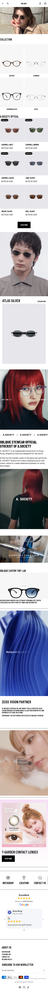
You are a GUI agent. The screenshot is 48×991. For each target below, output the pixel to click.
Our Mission (6, 952)
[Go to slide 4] (20, 934)
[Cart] (45, 3)
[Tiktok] (28, 987)
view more (8, 858)
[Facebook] (20, 987)
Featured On (6, 954)
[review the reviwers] (11, 918)
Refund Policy (7, 959)
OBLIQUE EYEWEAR (26, 982)
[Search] (7, 3)
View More (24, 225)
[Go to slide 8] (27, 934)
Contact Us (6, 957)
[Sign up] (43, 970)
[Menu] (2, 3)
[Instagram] (24, 987)
